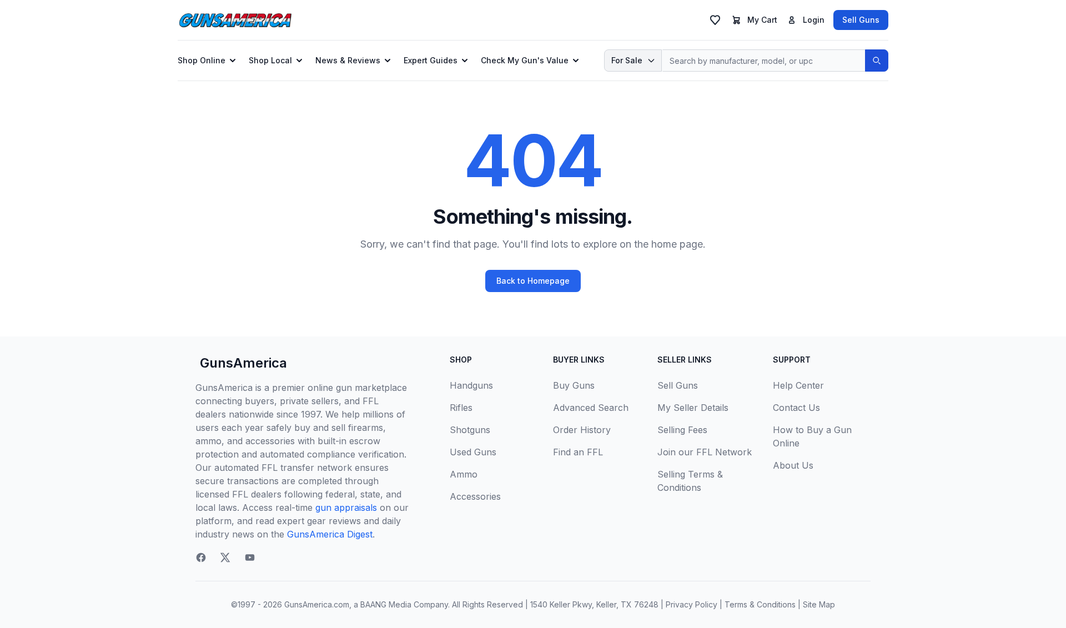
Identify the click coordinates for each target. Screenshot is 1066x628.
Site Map (819, 604)
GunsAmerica (243, 363)
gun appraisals (346, 507)
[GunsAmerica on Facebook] (201, 557)
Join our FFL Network (704, 452)
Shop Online (201, 60)
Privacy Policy (691, 604)
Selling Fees (682, 429)
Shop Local (270, 60)
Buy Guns (574, 385)
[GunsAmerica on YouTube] (249, 557)
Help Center (798, 385)
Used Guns (473, 452)
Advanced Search (590, 407)
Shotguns (470, 429)
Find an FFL (578, 452)
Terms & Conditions (760, 604)
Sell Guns (860, 19)
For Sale (626, 60)
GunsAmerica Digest (330, 534)
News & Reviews (347, 60)
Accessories (475, 496)
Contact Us (796, 407)
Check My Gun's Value (525, 60)
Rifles (461, 407)
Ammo (463, 474)
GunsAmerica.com (316, 604)
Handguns (471, 385)
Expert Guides (430, 60)
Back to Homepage (533, 280)
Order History (582, 429)
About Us (793, 465)
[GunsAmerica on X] (225, 557)
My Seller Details (692, 407)
